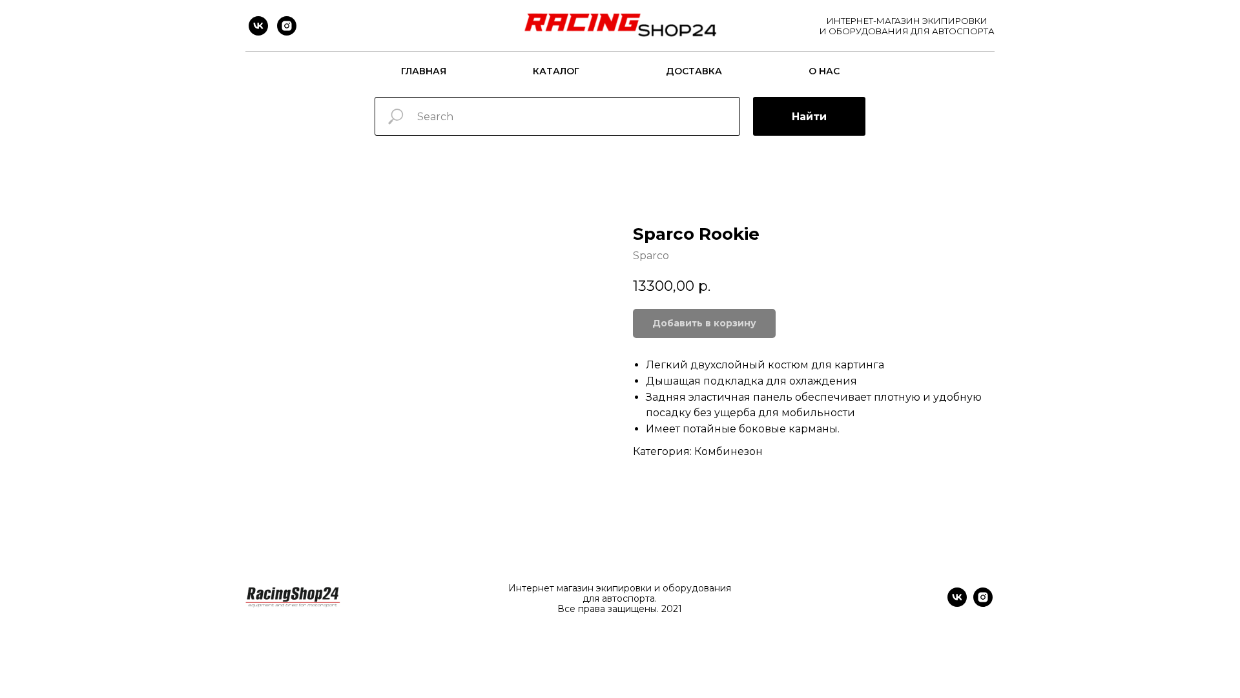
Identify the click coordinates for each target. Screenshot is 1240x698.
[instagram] (286, 26)
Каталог (556, 71)
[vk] (258, 26)
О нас (824, 71)
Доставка (694, 71)
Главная (423, 71)
